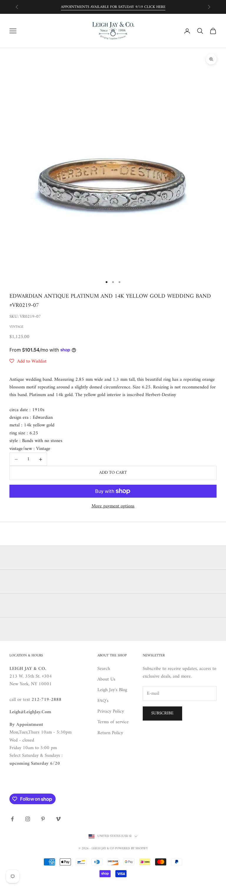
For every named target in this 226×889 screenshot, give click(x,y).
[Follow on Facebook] (12, 819)
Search (103, 669)
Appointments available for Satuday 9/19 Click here (113, 7)
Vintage (16, 327)
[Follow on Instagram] (28, 819)
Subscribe (162, 713)
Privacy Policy (110, 711)
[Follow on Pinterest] (43, 819)
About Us (106, 679)
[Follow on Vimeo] (58, 819)
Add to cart (113, 473)
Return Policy (110, 733)
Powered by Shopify (131, 848)
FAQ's (103, 701)
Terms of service (113, 722)
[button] (27, 361)
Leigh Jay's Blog (112, 690)
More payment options (113, 506)
